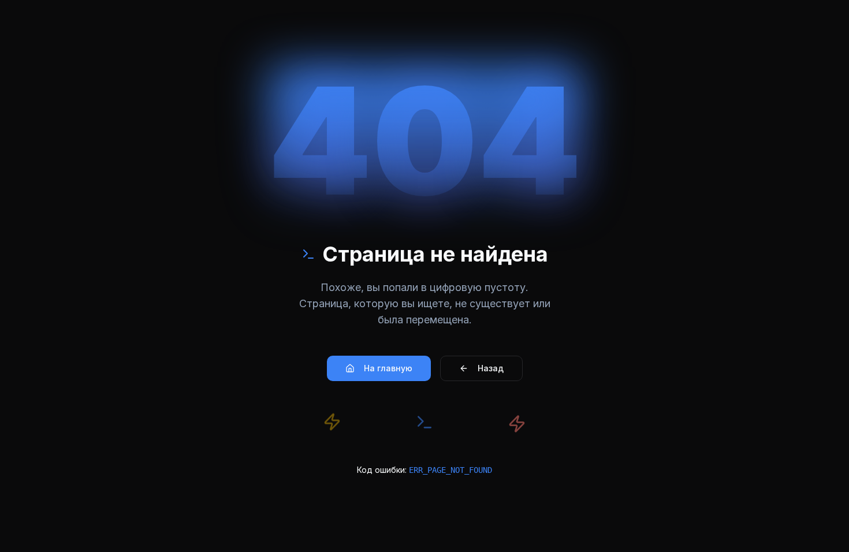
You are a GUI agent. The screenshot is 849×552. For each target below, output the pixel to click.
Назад (491, 368)
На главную (388, 368)
